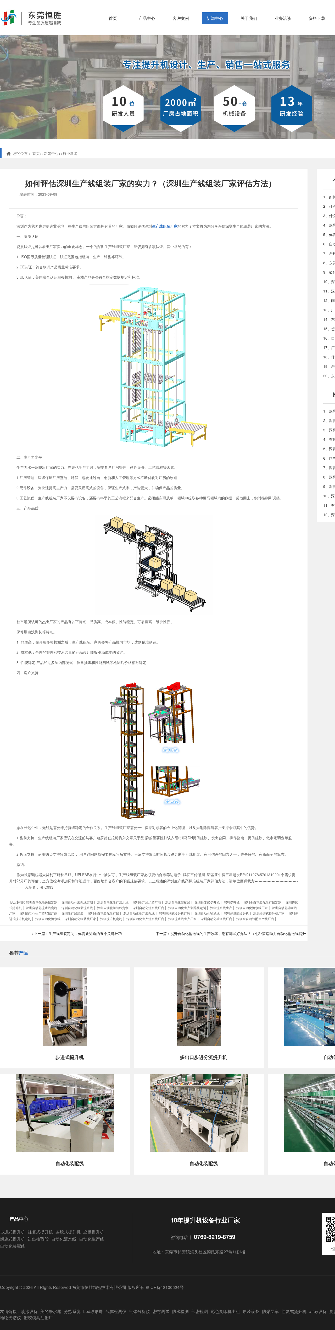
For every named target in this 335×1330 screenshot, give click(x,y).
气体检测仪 (115, 1311)
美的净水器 (50, 1311)
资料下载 (317, 18)
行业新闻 (70, 153)
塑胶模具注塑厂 (38, 1318)
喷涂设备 (29, 1311)
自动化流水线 (63, 1239)
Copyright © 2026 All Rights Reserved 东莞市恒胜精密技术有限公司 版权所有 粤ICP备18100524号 (92, 1287)
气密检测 (199, 1311)
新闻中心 (214, 18)
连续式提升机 (68, 1232)
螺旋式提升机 (12, 1239)
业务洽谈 (283, 18)
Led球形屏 (93, 1311)
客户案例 (180, 18)
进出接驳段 (38, 1239)
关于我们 (249, 18)
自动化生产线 (91, 1239)
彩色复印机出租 (225, 1311)
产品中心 (146, 18)
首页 (113, 18)
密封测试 (161, 1311)
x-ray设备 (318, 1311)
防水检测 (180, 1311)
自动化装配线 (12, 1246)
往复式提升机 (40, 1232)
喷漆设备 (251, 1311)
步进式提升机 (12, 1232)
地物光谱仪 (10, 1318)
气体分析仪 (139, 1311)
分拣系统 (72, 1311)
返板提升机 (93, 1232)
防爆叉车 (270, 1311)
